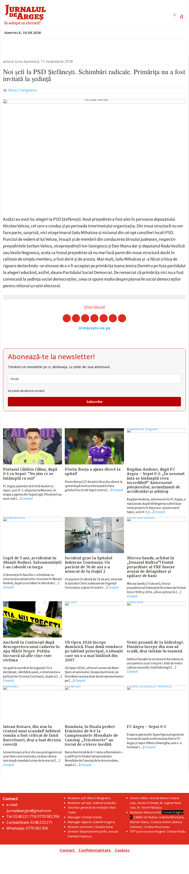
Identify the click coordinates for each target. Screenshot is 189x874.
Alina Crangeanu (22, 90)
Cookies (122, 850)
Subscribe (94, 401)
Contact (67, 850)
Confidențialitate (95, 850)
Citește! (27, 499)
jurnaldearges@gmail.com (28, 810)
